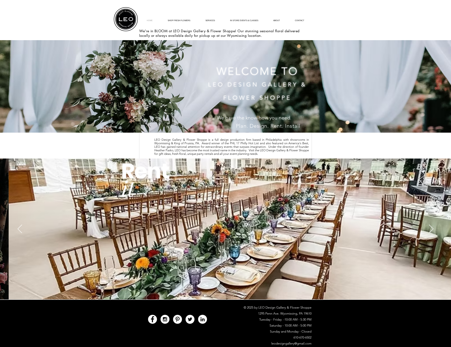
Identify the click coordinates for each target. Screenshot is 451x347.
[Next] (431, 229)
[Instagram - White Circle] (164, 319)
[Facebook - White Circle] (152, 319)
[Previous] (20, 229)
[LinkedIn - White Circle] (202, 319)
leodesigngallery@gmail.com (291, 343)
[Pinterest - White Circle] (177, 319)
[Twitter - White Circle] (190, 319)
